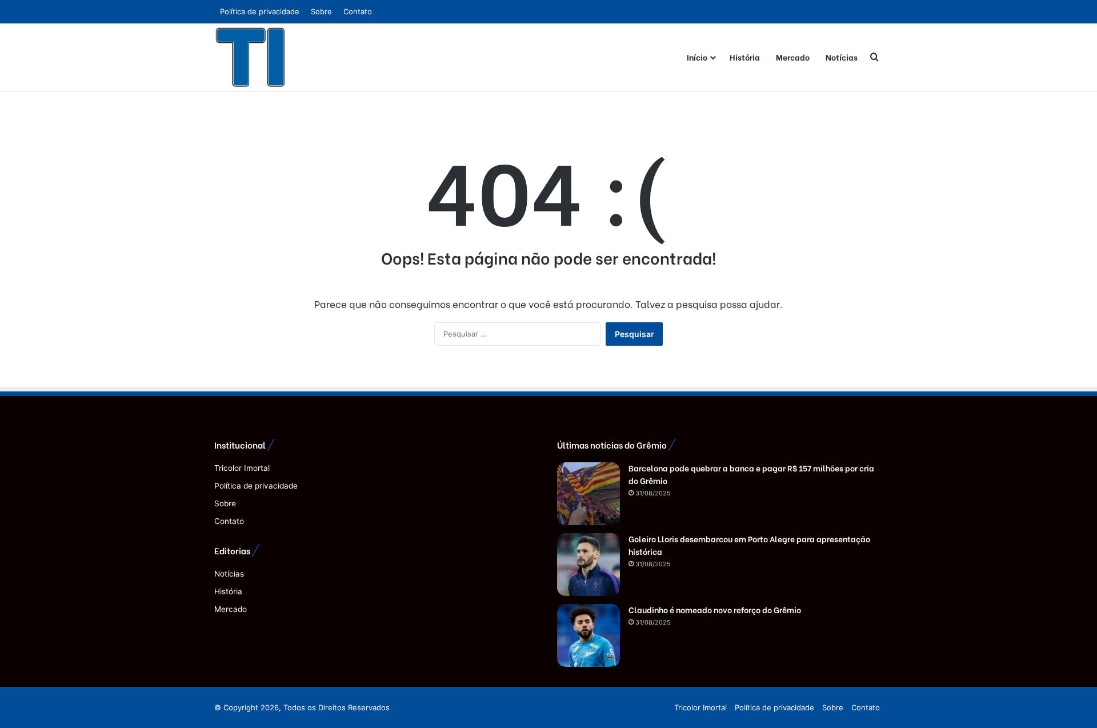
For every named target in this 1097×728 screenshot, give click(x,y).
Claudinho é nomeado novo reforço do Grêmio (714, 609)
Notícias (842, 57)
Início (697, 57)
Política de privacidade (259, 11)
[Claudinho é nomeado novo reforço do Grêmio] (588, 635)
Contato (357, 11)
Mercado (793, 57)
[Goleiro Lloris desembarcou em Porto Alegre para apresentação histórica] (588, 564)
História (745, 57)
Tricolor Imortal (242, 468)
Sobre (321, 11)
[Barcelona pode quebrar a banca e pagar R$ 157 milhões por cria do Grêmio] (588, 493)
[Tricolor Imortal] (250, 57)
